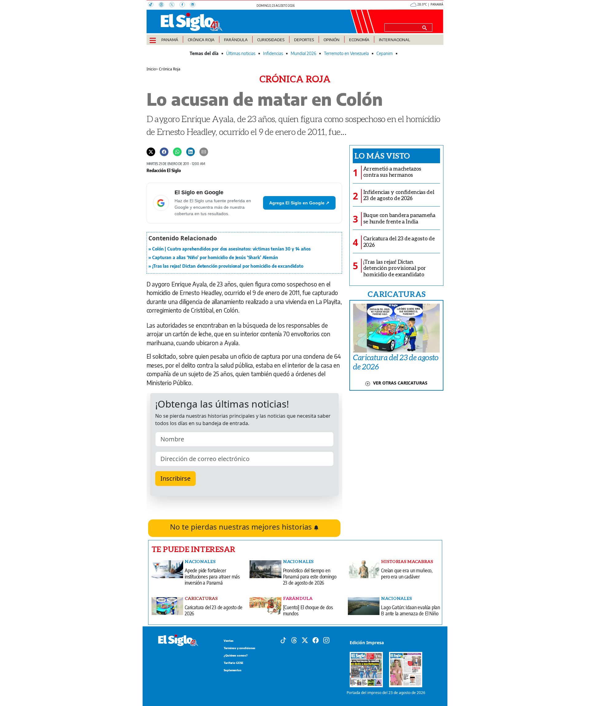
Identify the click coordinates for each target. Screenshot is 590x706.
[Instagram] (194, 5)
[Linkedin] (190, 151)
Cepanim (384, 53)
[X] (174, 5)
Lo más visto (382, 155)
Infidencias (273, 53)
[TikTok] (153, 5)
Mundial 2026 (303, 53)
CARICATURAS (396, 293)
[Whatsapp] (177, 151)
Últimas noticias (240, 53)
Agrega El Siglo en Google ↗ (299, 202)
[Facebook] (184, 5)
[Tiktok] (283, 640)
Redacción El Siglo (164, 170)
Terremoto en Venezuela (346, 53)
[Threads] (164, 5)
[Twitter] (151, 151)
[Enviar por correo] (203, 151)
